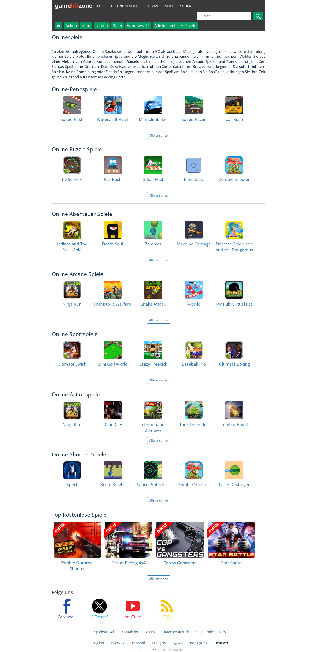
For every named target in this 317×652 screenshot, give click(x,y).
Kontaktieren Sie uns (138, 632)
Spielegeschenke (180, 6)
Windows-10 (138, 25)
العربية (178, 643)
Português (199, 643)
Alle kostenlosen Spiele (175, 25)
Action (71, 25)
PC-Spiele (105, 6)
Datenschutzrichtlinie (179, 632)
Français (159, 643)
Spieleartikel (104, 632)
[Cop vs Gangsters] (180, 540)
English (98, 643)
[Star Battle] (231, 540)
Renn (117, 25)
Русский (118, 643)
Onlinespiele (128, 6)
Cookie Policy (215, 632)
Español (139, 643)
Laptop (101, 25)
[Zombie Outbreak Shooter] (77, 540)
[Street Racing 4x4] (128, 540)
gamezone (74, 5)
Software (152, 6)
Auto (86, 25)
